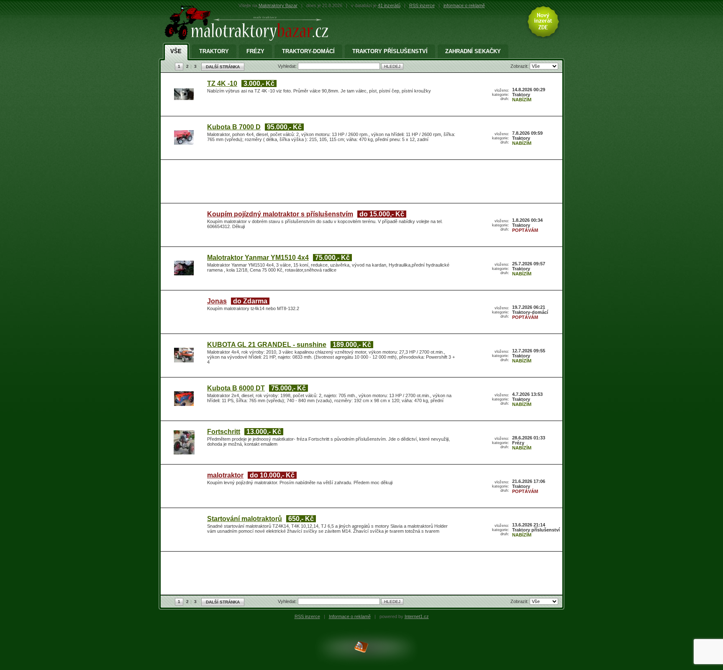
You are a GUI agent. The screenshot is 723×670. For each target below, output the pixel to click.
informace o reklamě (464, 5)
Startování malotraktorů (244, 518)
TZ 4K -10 (222, 83)
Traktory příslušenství (390, 51)
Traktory (214, 51)
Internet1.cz (417, 616)
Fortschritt (223, 431)
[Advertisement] (359, 183)
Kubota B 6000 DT (236, 388)
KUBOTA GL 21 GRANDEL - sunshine (266, 344)
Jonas (217, 301)
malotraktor (225, 475)
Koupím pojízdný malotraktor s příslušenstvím (280, 214)
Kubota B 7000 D (234, 127)
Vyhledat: (288, 66)
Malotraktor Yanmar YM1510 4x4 (258, 257)
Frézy (255, 51)
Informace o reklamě (350, 616)
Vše (176, 51)
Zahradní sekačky (473, 51)
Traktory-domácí (308, 51)
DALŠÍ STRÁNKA (223, 66)
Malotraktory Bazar (278, 5)
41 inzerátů (389, 5)
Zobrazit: (520, 66)
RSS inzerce (422, 5)
